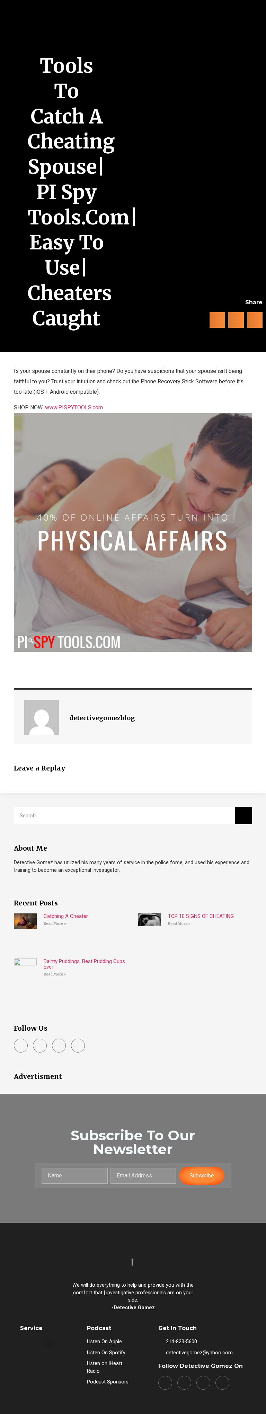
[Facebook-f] (21, 1046)
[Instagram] (40, 1046)
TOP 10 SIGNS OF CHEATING (201, 916)
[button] (250, 31)
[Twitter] (59, 1046)
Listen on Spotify (106, 1353)
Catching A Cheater (66, 916)
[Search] (243, 815)
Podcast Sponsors (107, 1382)
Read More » (55, 923)
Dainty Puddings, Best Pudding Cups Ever (84, 964)
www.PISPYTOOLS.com (74, 407)
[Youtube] (78, 1046)
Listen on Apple (104, 1342)
